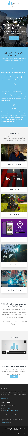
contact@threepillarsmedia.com (11, 410)
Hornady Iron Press (14, 189)
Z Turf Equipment (14, 214)
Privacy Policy (4, 421)
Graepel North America (14, 290)
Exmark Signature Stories (14, 164)
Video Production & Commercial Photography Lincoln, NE (14, 433)
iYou (14, 239)
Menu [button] (14, 7)
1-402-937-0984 (8, 408)
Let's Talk (14, 377)
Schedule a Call (14, 38)
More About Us (4, 398)
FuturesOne (14, 265)
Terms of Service (5, 422)
